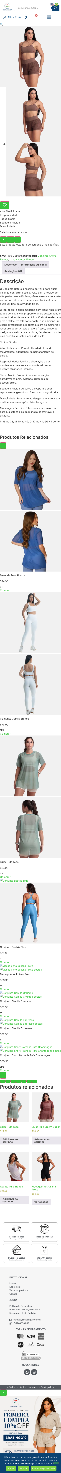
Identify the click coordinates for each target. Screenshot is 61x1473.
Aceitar (11, 1468)
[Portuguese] (57, 4)
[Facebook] (27, 1372)
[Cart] (34, 17)
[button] (49, 17)
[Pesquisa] (55, 8)
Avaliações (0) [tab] (13, 271)
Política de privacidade (43, 1468)
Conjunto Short (47, 255)
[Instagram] (34, 1372)
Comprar (5, 590)
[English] (53, 4)
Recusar (24, 1468)
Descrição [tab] (10, 264)
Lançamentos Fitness (22, 259)
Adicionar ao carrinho (10, 1140)
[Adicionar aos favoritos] (4, 205)
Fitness (4, 259)
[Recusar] (56, 1463)
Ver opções (41, 1201)
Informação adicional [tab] (34, 264)
